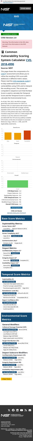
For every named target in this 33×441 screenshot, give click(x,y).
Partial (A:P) (15, 265)
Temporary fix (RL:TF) (9, 295)
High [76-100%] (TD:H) (9, 350)
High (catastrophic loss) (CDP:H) (13, 338)
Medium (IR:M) (7, 367)
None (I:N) (6, 260)
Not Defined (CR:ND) (9, 358)
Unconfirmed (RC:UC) (9, 305)
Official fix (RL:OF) (23, 293)
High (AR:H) (18, 374)
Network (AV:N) (7, 231)
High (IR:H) (17, 367)
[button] (25, 8)
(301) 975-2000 (5, 426)
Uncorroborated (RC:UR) (10, 307)
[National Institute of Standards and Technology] (12, 416)
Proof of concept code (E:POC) (12, 286)
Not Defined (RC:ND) (9, 302)
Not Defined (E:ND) (9, 282)
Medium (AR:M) (8, 374)
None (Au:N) (7, 245)
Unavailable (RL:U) (22, 297)
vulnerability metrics (10, 34)
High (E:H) (26, 288)
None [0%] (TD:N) (23, 343)
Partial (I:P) (14, 260)
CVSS (3, 74)
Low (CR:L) (21, 358)
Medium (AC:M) (17, 236)
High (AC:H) (6, 236)
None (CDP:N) (23, 329)
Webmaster (4, 429)
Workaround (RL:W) (9, 297)
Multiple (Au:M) (8, 243)
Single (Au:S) (18, 243)
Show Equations (16, 207)
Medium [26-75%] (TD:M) (10, 348)
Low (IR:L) (20, 365)
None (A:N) (6, 265)
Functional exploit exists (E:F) (12, 288)
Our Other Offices (21, 429)
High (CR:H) (18, 360)
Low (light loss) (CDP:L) (10, 332)
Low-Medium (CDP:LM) (10, 334)
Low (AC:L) (6, 238)
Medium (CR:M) (8, 360)
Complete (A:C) (7, 267)
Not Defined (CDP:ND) (10, 329)
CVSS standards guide (21, 81)
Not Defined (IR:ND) (9, 365)
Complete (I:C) (24, 260)
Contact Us (11, 429)
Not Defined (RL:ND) (9, 293)
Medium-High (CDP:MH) (10, 336)
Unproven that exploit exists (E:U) (13, 284)
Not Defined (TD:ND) (9, 343)
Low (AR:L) (21, 372)
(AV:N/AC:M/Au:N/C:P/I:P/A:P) (16, 213)
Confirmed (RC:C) (8, 309)
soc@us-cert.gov (27, 435)
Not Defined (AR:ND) (9, 372)
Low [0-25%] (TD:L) (8, 345)
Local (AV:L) (6, 229)
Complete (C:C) (7, 255)
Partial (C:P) (15, 253)
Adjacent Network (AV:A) (19, 229)
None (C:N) (6, 253)
